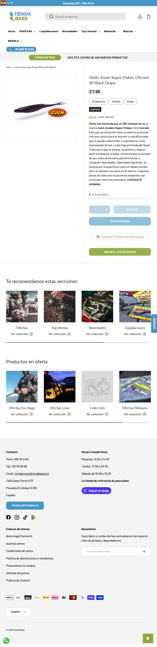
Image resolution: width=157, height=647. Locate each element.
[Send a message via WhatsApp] (6, 640)
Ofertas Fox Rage (22, 408)
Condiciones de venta (19, 551)
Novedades (97, 328)
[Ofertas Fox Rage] (22, 386)
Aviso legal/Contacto (19, 536)
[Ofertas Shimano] (135, 386)
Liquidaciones (135, 328)
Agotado (132, 209)
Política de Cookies (18, 580)
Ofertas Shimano (135, 408)
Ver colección (94, 414)
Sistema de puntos (17, 573)
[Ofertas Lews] (59, 386)
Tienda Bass (19, 630)
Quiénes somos (15, 543)
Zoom (130, 101)
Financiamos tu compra (20, 565)
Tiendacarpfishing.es (25, 505)
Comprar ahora (120, 221)
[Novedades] (97, 306)
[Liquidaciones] (135, 306)
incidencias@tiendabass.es (32, 473)
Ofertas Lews (60, 408)
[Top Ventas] (59, 306)
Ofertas (22, 328)
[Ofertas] (22, 306)
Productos (98, 101)
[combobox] (85, 16)
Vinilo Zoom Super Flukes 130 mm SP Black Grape (36, 67)
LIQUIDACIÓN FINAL (45, 57)
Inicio (8, 67)
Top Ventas (59, 328)
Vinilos (116, 101)
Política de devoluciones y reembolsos (29, 558)
